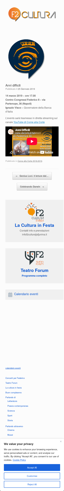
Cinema (10, 429)
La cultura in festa (13, 387)
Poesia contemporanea (17, 405)
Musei (10, 434)
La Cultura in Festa (34, 225)
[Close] (61, 441)
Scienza (11, 410)
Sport (9, 415)
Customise (32, 475)
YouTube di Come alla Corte (29, 122)
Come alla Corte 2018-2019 (30, 160)
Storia (10, 420)
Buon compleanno (13, 392)
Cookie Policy (19, 459)
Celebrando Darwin (32, 186)
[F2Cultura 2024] (32, 14)
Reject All (32, 484)
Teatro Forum (11, 382)
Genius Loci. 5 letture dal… (32, 175)
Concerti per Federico (15, 377)
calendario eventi (13, 368)
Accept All (32, 467)
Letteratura (12, 401)
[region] (32, 465)
